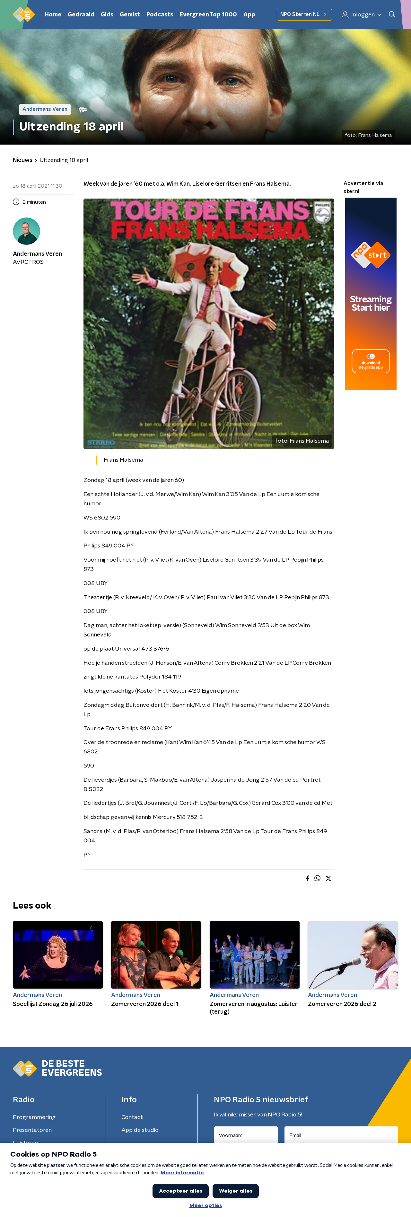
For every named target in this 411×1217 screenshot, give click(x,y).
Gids (107, 15)
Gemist (130, 15)
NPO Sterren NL (299, 14)
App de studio (140, 1130)
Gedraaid (81, 15)
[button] (392, 15)
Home (53, 15)
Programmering (34, 1117)
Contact (132, 1117)
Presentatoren (32, 1130)
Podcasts (159, 15)
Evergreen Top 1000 (208, 15)
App (249, 15)
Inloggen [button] (362, 15)
